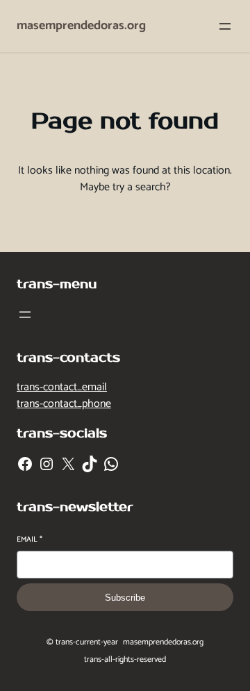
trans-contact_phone (64, 403)
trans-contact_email (62, 387)
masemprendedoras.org (81, 25)
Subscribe (125, 597)
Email (29, 540)
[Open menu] (225, 26)
